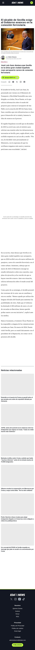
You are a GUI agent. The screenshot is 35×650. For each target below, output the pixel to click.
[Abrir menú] (3, 3)
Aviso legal (17, 631)
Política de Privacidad (17, 625)
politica (4, 62)
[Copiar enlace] (20, 82)
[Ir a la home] (17, 3)
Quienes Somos (17, 608)
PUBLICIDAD (17, 645)
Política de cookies (17, 628)
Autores (17, 611)
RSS (17, 616)
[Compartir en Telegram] (13, 82)
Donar (17, 614)
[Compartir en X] (17, 82)
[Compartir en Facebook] (24, 82)
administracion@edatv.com (17, 640)
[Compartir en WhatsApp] (9, 82)
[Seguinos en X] (31, 2)
